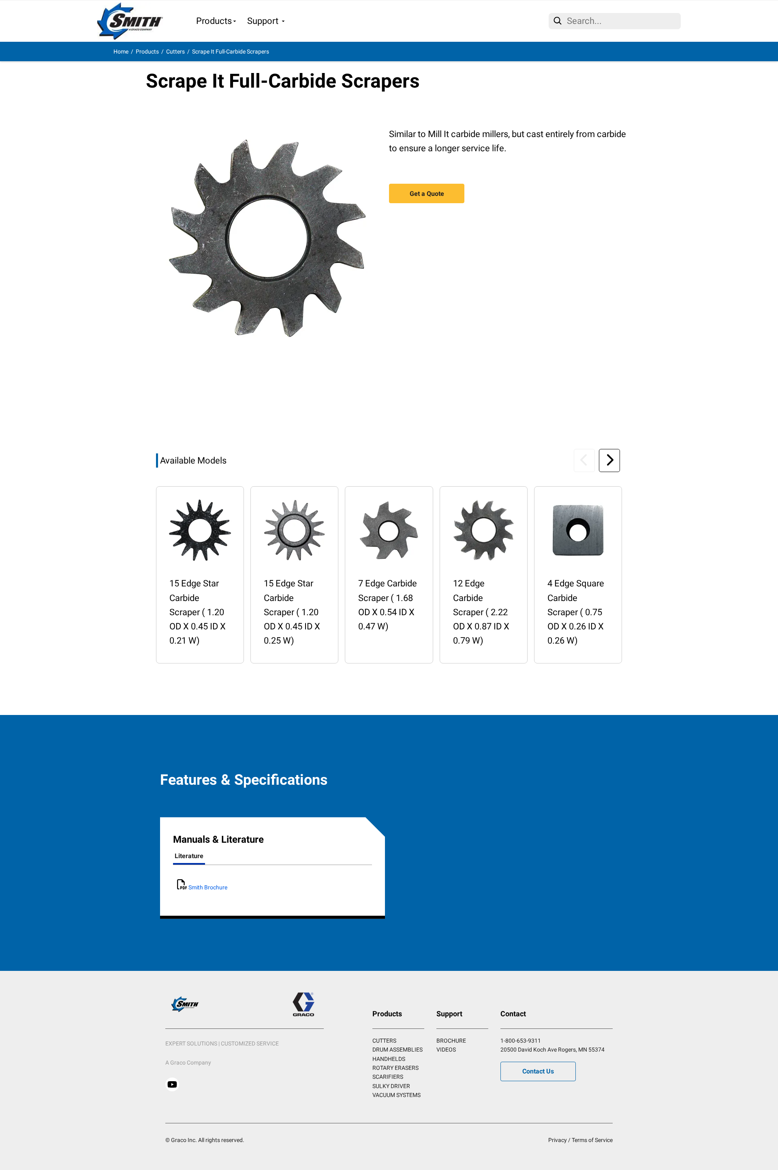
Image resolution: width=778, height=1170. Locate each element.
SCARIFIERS (387, 1076)
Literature (189, 856)
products (147, 51)
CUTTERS (384, 1040)
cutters (175, 51)
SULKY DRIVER (391, 1086)
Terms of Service (592, 1140)
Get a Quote (427, 194)
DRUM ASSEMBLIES (397, 1049)
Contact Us (538, 1071)
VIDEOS (446, 1049)
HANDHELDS (388, 1059)
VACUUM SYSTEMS (396, 1095)
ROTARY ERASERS (395, 1068)
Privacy (557, 1140)
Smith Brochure (207, 887)
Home (120, 51)
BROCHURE (451, 1040)
